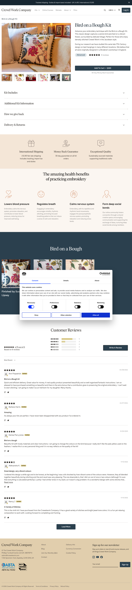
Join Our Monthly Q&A (49, 553)
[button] (105, 10)
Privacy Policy (54, 586)
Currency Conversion (73, 549)
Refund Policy (65, 586)
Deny (36, 315)
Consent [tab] (35, 281)
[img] (9, 370)
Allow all (96, 315)
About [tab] (97, 281)
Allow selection (66, 315)
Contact (44, 557)
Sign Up (125, 564)
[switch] (54, 306)
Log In (126, 11)
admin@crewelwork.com (10, 555)
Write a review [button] (115, 348)
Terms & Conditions (42, 586)
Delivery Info (70, 545)
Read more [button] (8, 482)
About (43, 545)
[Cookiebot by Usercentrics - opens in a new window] (101, 273)
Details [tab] (66, 281)
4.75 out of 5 (20, 347)
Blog (43, 549)
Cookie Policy (71, 553)
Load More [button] (66, 527)
